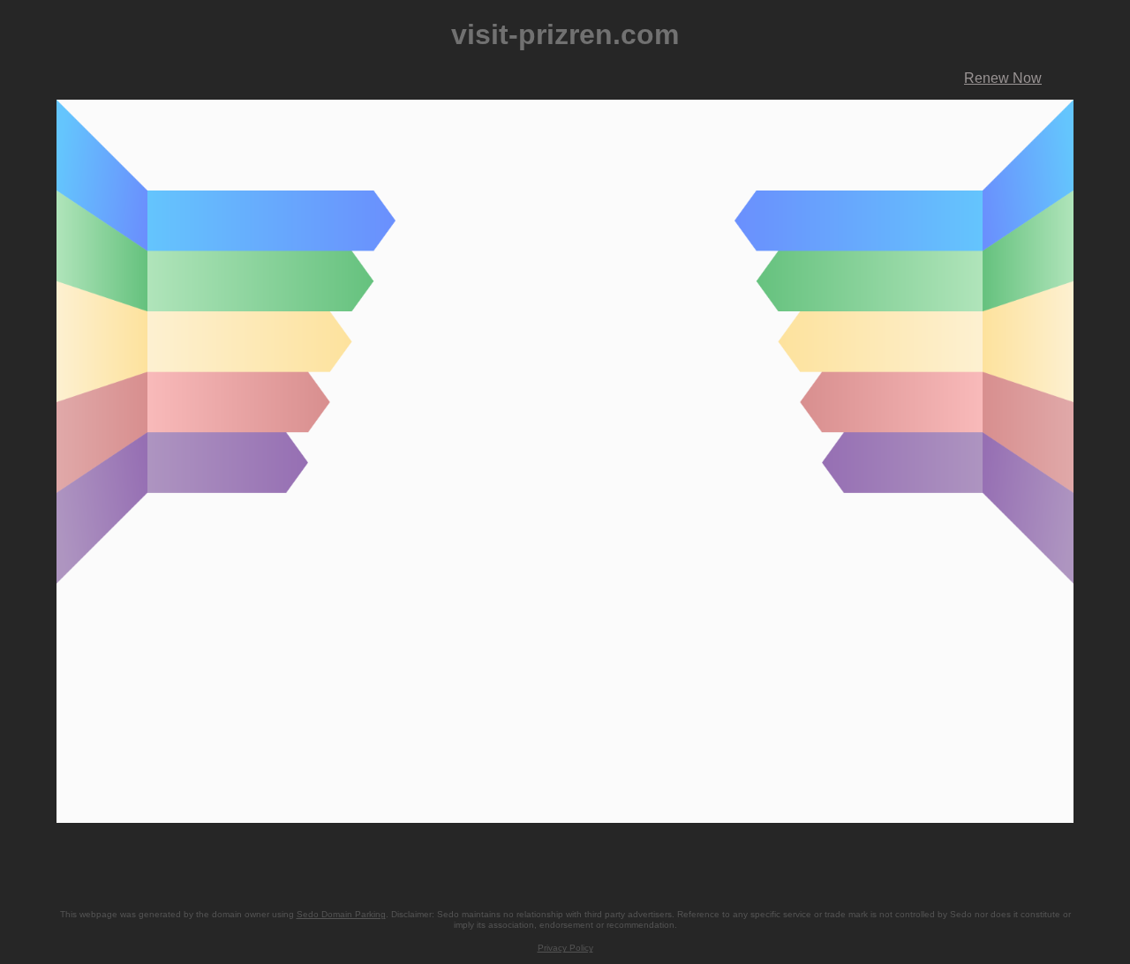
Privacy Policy (565, 948)
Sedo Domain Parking (341, 914)
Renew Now (1003, 78)
